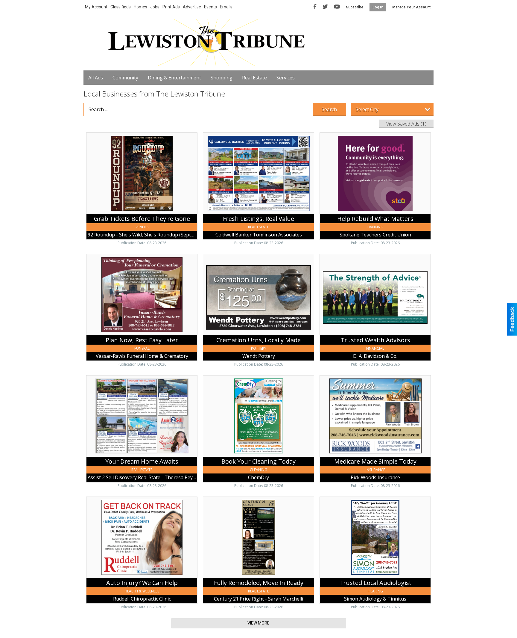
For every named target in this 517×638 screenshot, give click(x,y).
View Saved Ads (406, 123)
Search (329, 109)
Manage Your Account (411, 7)
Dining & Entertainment (174, 77)
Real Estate (254, 77)
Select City (367, 109)
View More (258, 623)
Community (125, 77)
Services (285, 77)
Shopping (221, 77)
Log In (377, 7)
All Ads (95, 77)
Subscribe (355, 7)
